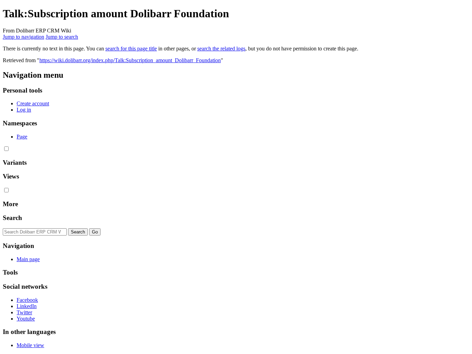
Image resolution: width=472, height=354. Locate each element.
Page (22, 137)
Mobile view (30, 345)
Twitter (24, 312)
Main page (28, 259)
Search (12, 217)
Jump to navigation (23, 37)
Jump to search (62, 37)
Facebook (27, 300)
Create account (33, 103)
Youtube (26, 319)
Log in (24, 110)
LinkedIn (27, 306)
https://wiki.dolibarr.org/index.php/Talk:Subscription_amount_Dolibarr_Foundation (130, 60)
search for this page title (131, 48)
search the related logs (221, 48)
